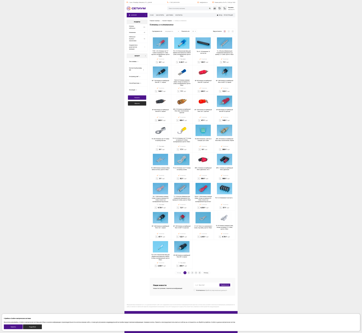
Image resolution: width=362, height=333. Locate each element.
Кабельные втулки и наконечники (132, 39)
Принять (13, 327)
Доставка (169, 15)
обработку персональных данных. (215, 290)
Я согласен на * (211, 290)
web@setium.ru (204, 2)
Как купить (160, 15)
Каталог (134, 15)
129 (144, 27)
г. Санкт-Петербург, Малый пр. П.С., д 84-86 (140, 2)
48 (144, 32)
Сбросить (137, 103)
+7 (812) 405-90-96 (174, 2)
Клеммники (132, 32)
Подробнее (32, 327)
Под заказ (183, 59)
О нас (152, 15)
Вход (220, 15)
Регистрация (228, 15)
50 (144, 39)
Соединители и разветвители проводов (133, 47)
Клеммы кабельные (132, 27)
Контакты (178, 15)
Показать (137, 97)
